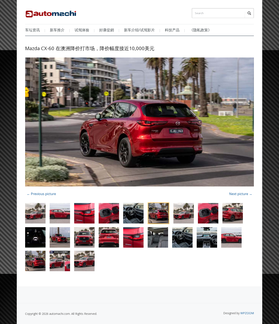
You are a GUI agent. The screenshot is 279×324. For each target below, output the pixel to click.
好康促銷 (106, 29)
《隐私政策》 (201, 29)
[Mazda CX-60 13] (139, 123)
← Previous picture (41, 194)
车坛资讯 (32, 29)
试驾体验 (82, 29)
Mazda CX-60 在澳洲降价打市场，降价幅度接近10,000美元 (89, 48)
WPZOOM (247, 313)
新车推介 (57, 29)
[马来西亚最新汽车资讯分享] (51, 12)
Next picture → (240, 194)
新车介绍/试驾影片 (139, 29)
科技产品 (172, 29)
